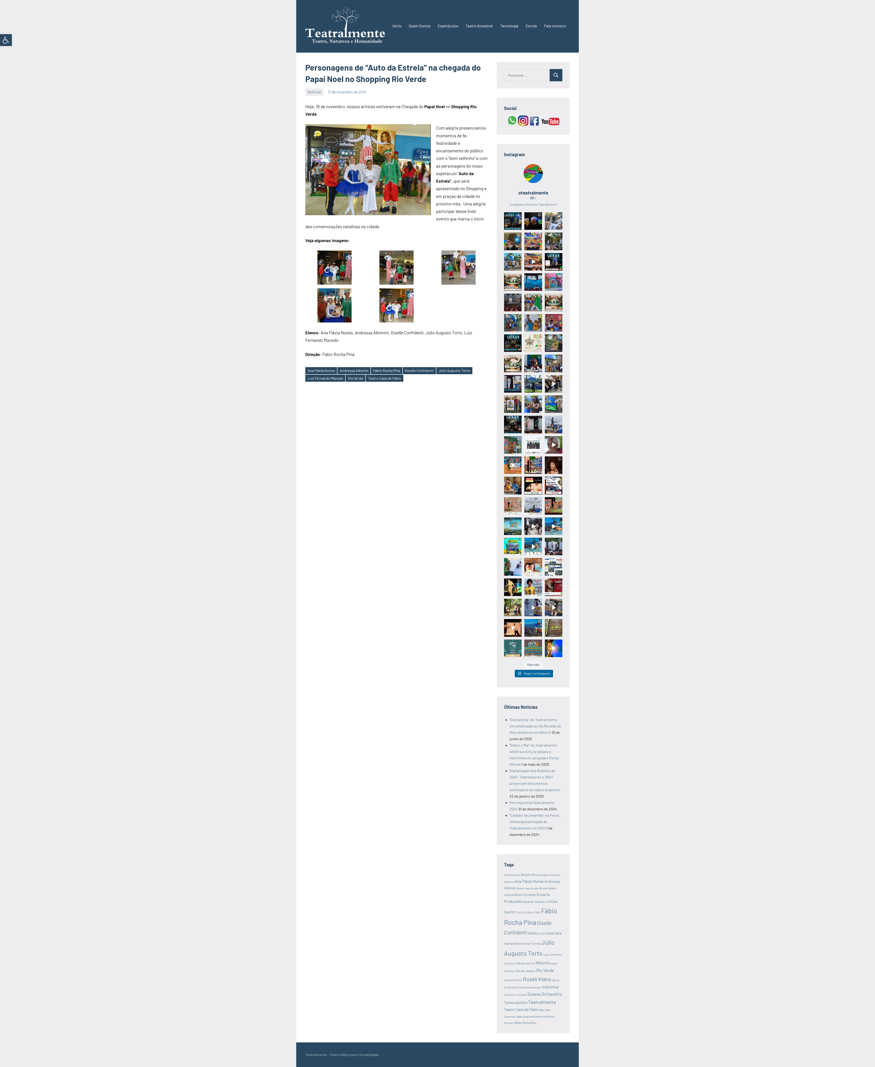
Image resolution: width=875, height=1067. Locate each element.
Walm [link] (542, 1009)
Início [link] (397, 25)
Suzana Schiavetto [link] (544, 994)
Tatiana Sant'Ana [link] (515, 1003)
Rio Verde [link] (355, 378)
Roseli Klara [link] (537, 979)
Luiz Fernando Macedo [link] (325, 378)
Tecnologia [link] (509, 25)
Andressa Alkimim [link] (354, 370)
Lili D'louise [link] (510, 963)
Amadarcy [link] (544, 874)
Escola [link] (531, 25)
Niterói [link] (542, 962)
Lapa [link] (545, 954)
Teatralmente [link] (542, 1002)
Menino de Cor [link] (526, 963)
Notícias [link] (314, 92)
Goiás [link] (532, 933)
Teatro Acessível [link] (479, 25)
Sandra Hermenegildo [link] (529, 987)
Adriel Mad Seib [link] (512, 874)
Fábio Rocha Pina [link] (386, 370)
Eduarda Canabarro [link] (535, 901)
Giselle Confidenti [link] (419, 370)
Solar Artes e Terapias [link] (515, 994)
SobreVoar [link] (550, 987)
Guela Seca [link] (553, 933)
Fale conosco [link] (555, 25)
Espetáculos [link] (448, 25)
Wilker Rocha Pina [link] (525, 1022)
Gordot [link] (541, 933)
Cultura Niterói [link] (514, 895)
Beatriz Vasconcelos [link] (528, 888)
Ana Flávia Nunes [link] (321, 370)
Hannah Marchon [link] (514, 943)
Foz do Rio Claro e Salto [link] (528, 912)
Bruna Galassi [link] (548, 888)
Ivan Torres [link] (532, 943)
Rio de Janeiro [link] (526, 971)
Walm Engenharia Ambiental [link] (531, 1016)
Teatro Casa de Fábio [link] (384, 378)
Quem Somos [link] (419, 25)
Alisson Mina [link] (529, 875)
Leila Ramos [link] (555, 954)
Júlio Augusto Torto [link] (454, 370)
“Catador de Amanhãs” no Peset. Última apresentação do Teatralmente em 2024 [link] (535, 821)
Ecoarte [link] (530, 895)
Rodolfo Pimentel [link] (513, 980)
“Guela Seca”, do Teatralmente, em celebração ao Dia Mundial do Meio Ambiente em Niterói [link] (535, 725)
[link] (6, 40)
